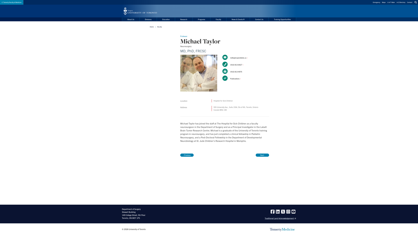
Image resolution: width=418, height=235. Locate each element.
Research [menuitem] (183, 19)
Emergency (376, 2)
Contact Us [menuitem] (259, 19)
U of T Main (391, 2)
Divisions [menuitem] (148, 19)
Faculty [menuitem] (218, 19)
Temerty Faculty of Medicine (12, 2)
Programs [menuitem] (201, 19)
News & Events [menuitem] (237, 19)
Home (152, 27)
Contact (409, 2)
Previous (187, 155)
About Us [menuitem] (130, 19)
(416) (236, 65)
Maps (384, 2)
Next (262, 155)
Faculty (159, 27)
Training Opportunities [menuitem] (282, 19)
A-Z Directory (401, 2)
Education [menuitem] (166, 19)
